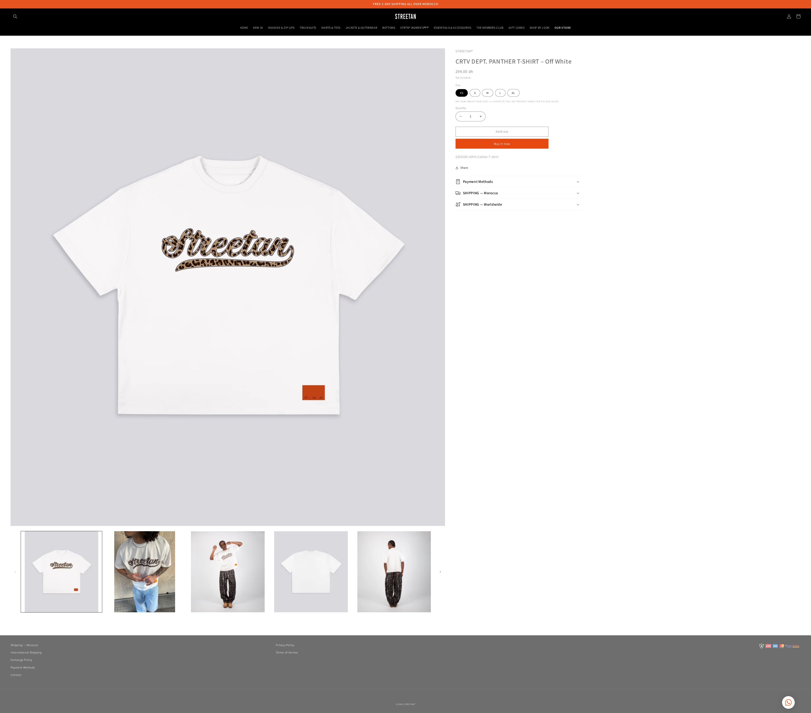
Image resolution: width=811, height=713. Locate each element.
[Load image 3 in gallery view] (227, 571)
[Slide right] (440, 571)
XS (461, 93)
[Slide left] (15, 571)
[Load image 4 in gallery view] (310, 571)
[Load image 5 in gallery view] (394, 571)
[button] (15, 16)
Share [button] (464, 168)
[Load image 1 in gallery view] (61, 571)
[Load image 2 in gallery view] (144, 571)
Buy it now (502, 144)
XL (513, 93)
